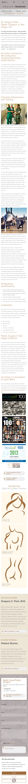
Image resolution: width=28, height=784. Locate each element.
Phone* (3, 720)
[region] (14, 770)
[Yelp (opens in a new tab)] (10, 7)
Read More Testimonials (11, 668)
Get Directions (14, 695)
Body (6, 585)
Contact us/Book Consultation (11, 478)
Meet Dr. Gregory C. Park (11, 631)
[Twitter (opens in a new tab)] (5, 7)
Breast (7, 552)
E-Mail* (2, 712)
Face (6, 520)
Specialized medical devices (10, 332)
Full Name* (3, 704)
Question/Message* (6, 728)
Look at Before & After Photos (13, 473)
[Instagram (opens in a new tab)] (12, 7)
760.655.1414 (20, 7)
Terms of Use (13, 743)
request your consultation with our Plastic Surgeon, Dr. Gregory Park (14, 390)
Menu (5, 2)
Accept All (14, 773)
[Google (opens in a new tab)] (8, 7)
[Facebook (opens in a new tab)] (3, 7)
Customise (14, 777)
